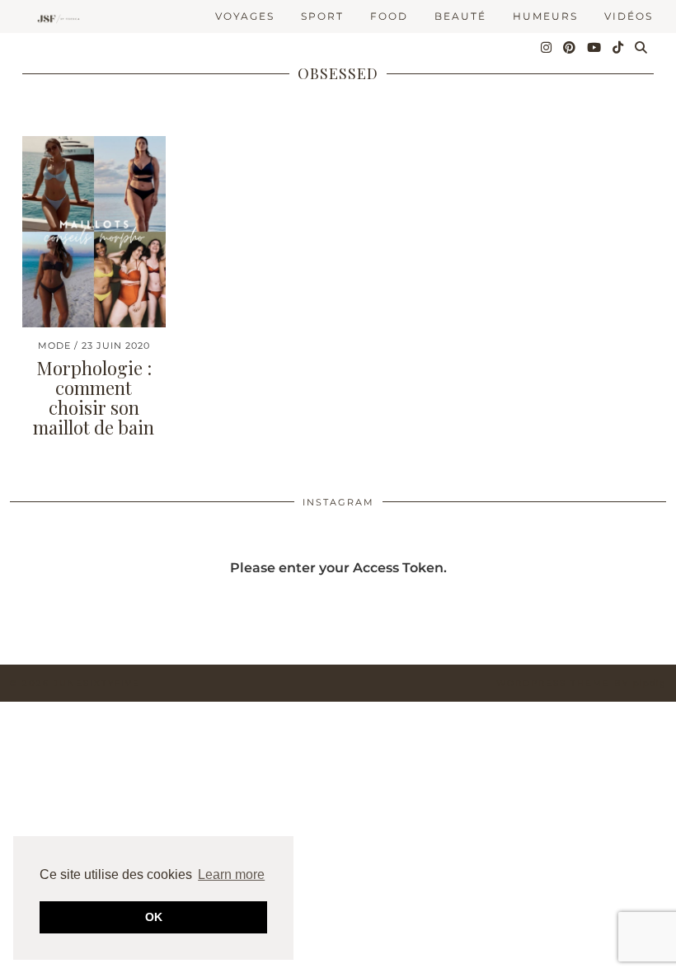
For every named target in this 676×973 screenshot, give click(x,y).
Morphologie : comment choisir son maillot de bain (93, 397)
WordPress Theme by (581, 683)
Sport (322, 16)
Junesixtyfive (97, 683)
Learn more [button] (231, 874)
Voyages (245, 16)
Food (389, 16)
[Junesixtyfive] (56, 19)
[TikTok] (619, 47)
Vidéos (628, 16)
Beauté (460, 16)
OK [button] (153, 917)
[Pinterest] (570, 47)
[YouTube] (595, 47)
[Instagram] (547, 47)
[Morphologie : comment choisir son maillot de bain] (94, 231)
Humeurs (545, 16)
